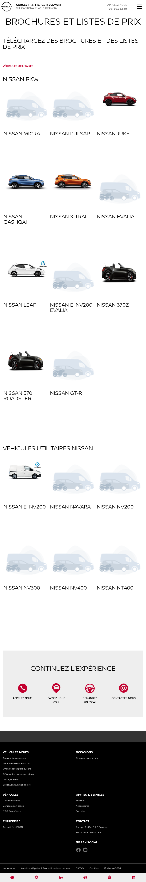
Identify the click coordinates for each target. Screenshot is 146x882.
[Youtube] (85, 850)
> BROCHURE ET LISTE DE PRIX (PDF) (25, 149)
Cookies (94, 868)
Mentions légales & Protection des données (45, 868)
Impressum (9, 868)
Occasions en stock (87, 758)
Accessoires (82, 805)
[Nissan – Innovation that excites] (6, 6)
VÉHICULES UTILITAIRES (18, 66)
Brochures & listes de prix (17, 784)
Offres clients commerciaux (18, 774)
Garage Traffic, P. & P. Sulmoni (92, 827)
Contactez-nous (123, 698)
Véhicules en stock (13, 805)
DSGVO (80, 868)
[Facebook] (78, 850)
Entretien (81, 811)
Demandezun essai (90, 700)
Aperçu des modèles (14, 758)
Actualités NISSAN (13, 827)
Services (80, 800)
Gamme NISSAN (12, 800)
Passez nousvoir (56, 700)
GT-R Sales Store (12, 811)
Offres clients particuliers (17, 768)
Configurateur (11, 779)
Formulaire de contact (88, 832)
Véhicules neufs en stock (17, 763)
